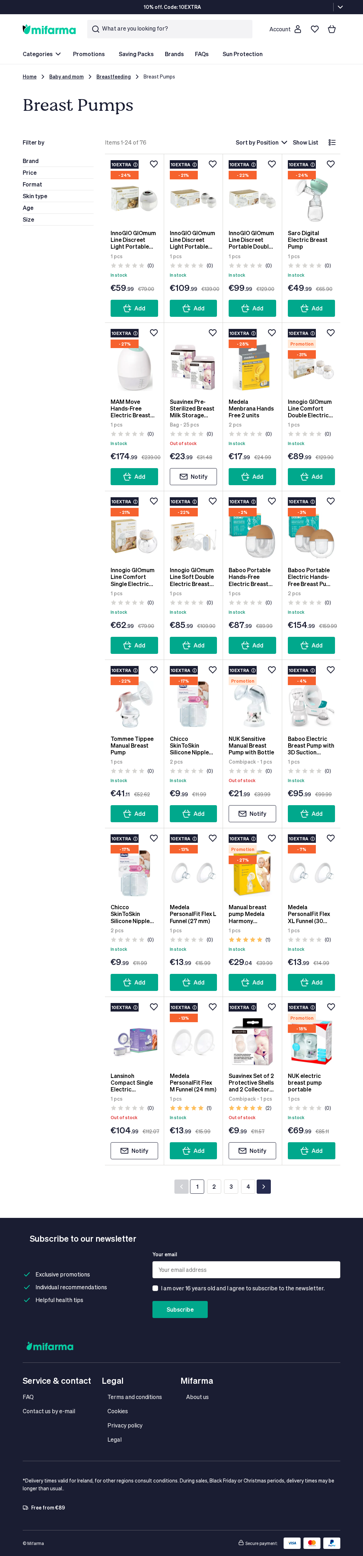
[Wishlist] (314, 29)
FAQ (28, 1396)
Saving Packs (136, 53)
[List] (332, 142)
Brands (174, 53)
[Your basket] (331, 29)
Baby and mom (66, 77)
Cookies (117, 1411)
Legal (114, 1439)
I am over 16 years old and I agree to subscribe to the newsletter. (243, 1288)
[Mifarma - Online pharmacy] (49, 29)
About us (197, 1396)
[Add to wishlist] (154, 164)
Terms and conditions (134, 1396)
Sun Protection (243, 53)
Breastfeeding (113, 77)
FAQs (201, 53)
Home (30, 77)
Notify (199, 476)
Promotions (89, 53)
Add (139, 308)
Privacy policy (125, 1425)
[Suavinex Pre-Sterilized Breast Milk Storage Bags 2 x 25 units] (193, 360)
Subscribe (180, 1309)
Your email (164, 1254)
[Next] (264, 1187)
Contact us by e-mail (49, 1411)
